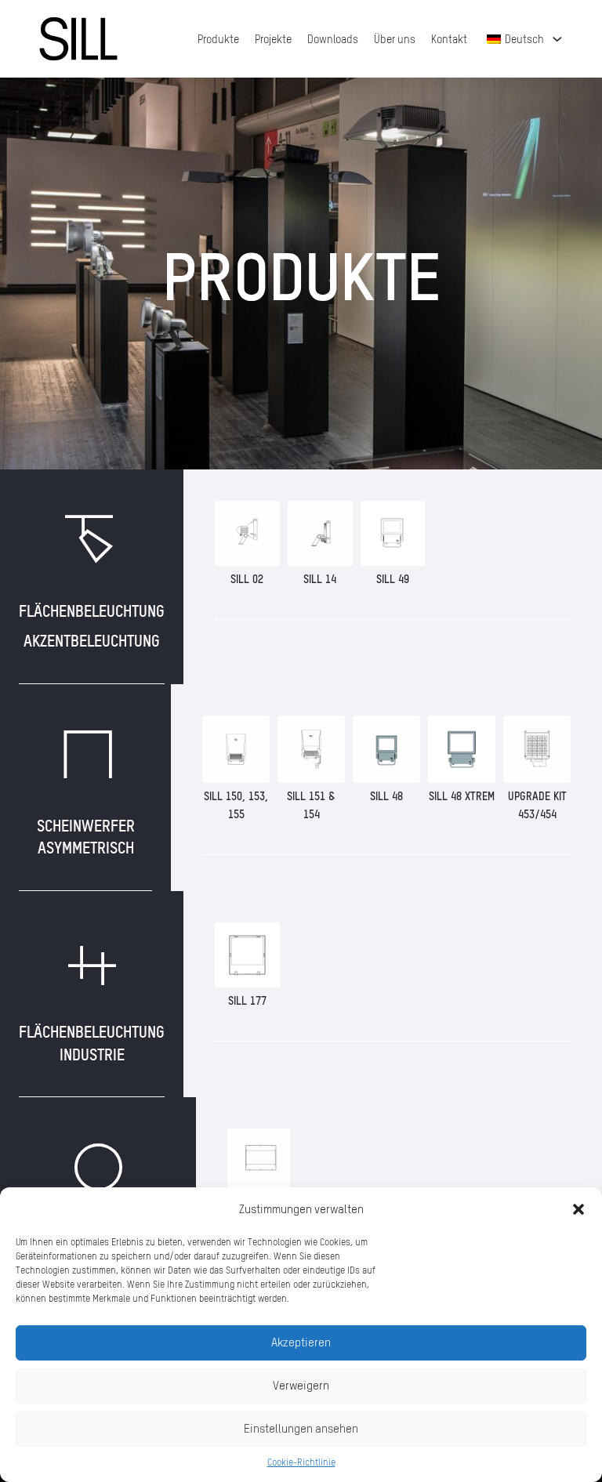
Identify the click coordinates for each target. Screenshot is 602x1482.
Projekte (273, 38)
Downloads (332, 38)
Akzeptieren (301, 1342)
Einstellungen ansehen (301, 1428)
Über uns (394, 38)
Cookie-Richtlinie (301, 1462)
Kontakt (449, 38)
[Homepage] (78, 39)
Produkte (218, 38)
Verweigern (301, 1385)
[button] (578, 1209)
